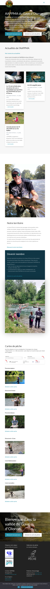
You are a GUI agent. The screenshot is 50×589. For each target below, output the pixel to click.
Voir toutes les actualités (12, 53)
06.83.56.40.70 (8, 580)
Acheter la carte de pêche (32, 34)
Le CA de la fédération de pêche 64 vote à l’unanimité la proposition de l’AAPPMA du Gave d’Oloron (14, 89)
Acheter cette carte (11, 386)
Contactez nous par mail (10, 574)
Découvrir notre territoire (14, 247)
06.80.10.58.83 (8, 578)
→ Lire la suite (9, 107)
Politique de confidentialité (27, 587)
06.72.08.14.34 (38, 572)
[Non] (48, 585)
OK (18, 587)
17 (33, 576)
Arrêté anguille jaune (34, 85)
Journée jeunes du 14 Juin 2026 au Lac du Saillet (13, 128)
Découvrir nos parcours (14, 34)
